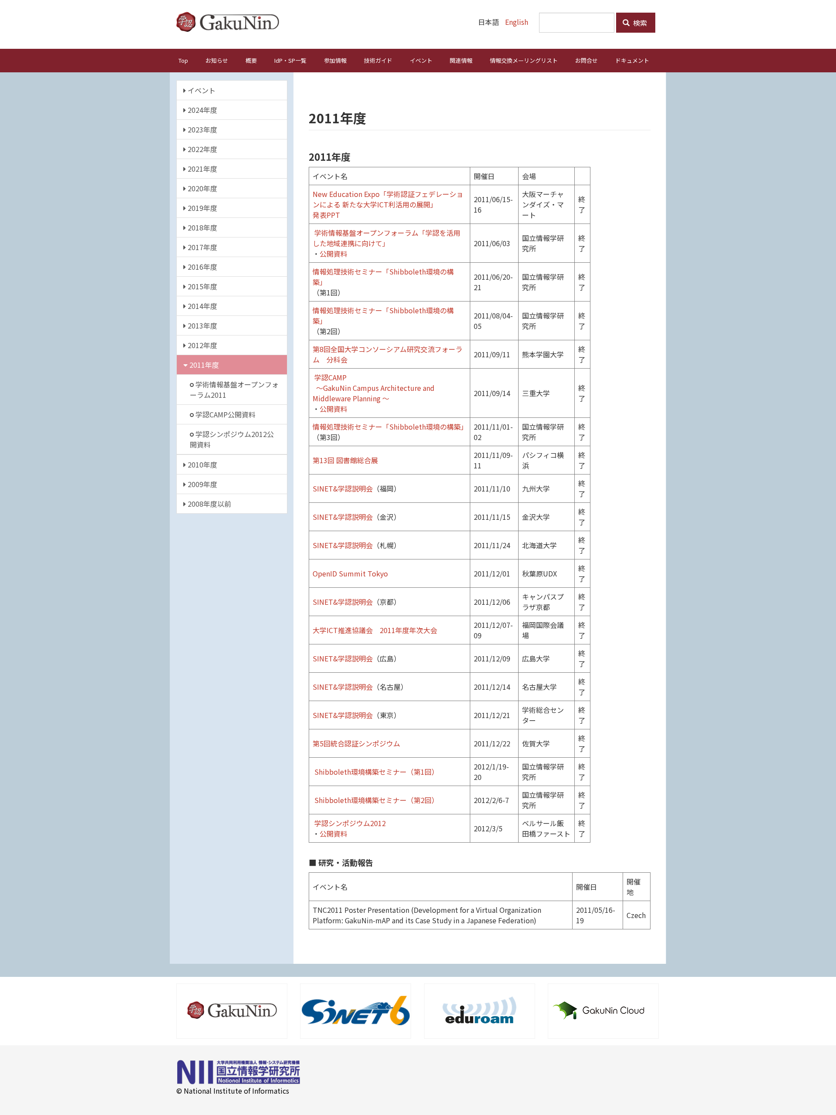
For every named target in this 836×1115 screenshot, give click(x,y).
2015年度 (201, 286)
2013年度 (201, 325)
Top (183, 60)
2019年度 (201, 208)
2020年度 (201, 188)
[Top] (231, 22)
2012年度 (201, 345)
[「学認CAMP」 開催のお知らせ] (313, 377)
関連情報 (461, 60)
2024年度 (201, 110)
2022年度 (201, 149)
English (516, 22)
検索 (639, 22)
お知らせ (217, 60)
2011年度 (203, 364)
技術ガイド (378, 60)
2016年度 (201, 266)
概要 (251, 60)
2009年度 (201, 484)
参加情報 (335, 60)
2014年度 (201, 306)
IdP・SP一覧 (290, 60)
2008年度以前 (208, 503)
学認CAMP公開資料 (225, 414)
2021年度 (201, 168)
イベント (421, 60)
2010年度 (201, 464)
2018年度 (201, 227)
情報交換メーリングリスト (524, 60)
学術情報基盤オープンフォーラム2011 (234, 389)
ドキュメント (632, 60)
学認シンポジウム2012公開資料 (232, 439)
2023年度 (201, 129)
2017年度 (201, 247)
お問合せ (586, 60)
